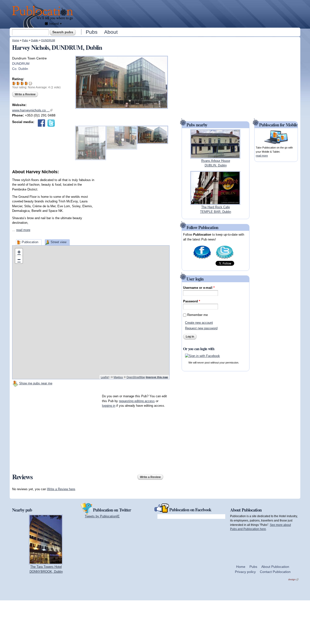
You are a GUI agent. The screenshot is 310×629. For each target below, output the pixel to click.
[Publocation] (43, 16)
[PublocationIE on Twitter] (225, 258)
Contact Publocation (275, 572)
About (111, 32)
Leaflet (105, 377)
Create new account (199, 322)
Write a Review (25, 94)
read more (23, 230)
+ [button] (19, 252)
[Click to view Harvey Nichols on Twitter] (51, 123)
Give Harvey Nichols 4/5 (26, 83)
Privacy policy (245, 572)
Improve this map (157, 377)
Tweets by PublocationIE (102, 516)
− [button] (19, 260)
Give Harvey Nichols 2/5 (18, 83)
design (293, 579)
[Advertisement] (188, 13)
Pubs (92, 32)
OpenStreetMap (135, 377)
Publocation (30, 242)
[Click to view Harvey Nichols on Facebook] (41, 123)
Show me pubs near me (35, 383)
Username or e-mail (199, 288)
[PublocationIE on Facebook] (202, 258)
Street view (58, 242)
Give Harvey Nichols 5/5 (31, 83)
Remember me (197, 315)
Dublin (34, 40)
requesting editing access (137, 401)
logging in (108, 405)
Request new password (201, 328)
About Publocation (275, 567)
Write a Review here (61, 489)
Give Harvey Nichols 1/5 (14, 83)
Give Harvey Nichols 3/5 (22, 83)
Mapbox (118, 377)
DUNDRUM (48, 40)
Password (191, 301)
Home (15, 40)
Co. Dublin (20, 69)
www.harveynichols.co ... (32, 110)
